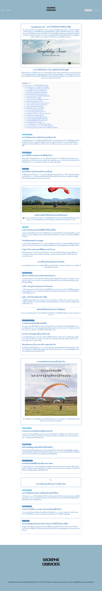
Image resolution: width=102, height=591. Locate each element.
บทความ (8, 10)
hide (29, 83)
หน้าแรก (3, 10)
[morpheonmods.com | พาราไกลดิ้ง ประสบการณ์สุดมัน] (51, 10)
